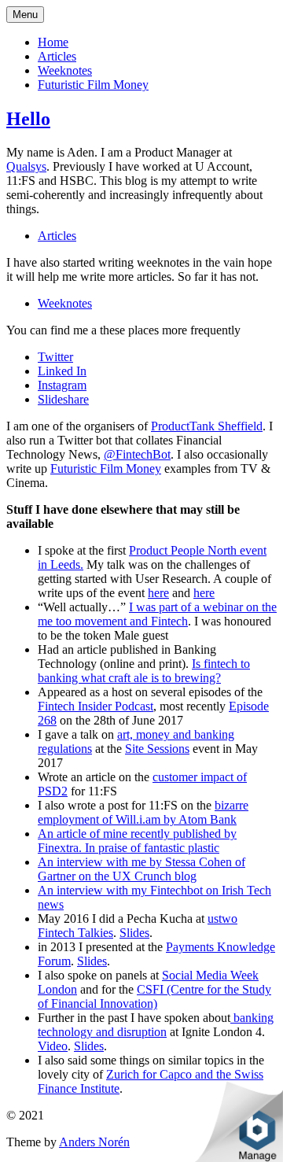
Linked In (62, 371)
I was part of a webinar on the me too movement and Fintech (157, 614)
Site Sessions (157, 748)
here (158, 592)
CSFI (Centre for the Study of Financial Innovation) (154, 996)
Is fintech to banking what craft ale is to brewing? (144, 670)
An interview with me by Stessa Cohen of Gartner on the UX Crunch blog (141, 869)
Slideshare (63, 399)
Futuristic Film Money (93, 84)
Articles (57, 56)
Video (53, 1046)
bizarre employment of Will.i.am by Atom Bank (143, 812)
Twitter (55, 356)
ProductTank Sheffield (207, 426)
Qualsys (26, 166)
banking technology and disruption (156, 1024)
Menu (25, 14)
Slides (134, 932)
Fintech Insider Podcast (95, 706)
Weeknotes (65, 70)
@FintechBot (137, 454)
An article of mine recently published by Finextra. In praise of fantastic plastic (137, 840)
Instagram (62, 385)
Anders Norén (94, 1142)
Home (53, 42)
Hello (28, 119)
